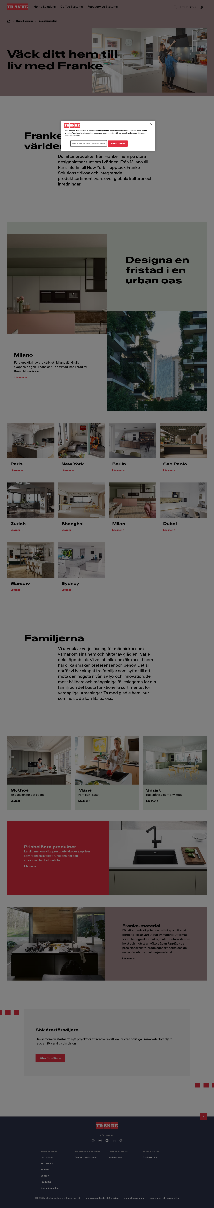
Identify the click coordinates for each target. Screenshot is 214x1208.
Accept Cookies (118, 143)
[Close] (151, 124)
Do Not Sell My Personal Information (88, 143)
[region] (108, 136)
